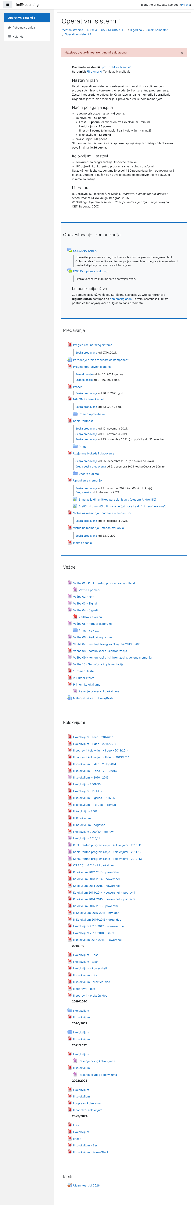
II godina (136, 30)
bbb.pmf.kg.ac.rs (121, 299)
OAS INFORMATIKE (113, 30)
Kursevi (92, 30)
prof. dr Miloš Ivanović (116, 67)
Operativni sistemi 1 (78, 34)
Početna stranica (72, 30)
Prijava (185, 4)
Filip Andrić (94, 71)
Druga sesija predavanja (90, 466)
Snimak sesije (84, 374)
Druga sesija (83, 492)
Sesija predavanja (86, 352)
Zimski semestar (157, 30)
